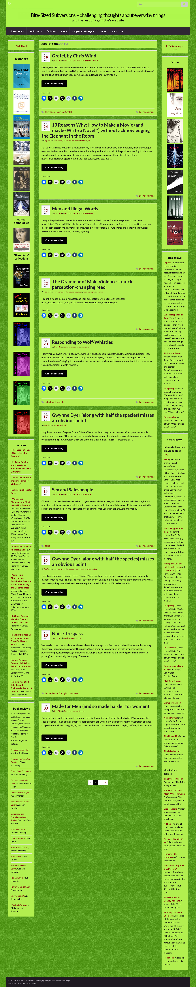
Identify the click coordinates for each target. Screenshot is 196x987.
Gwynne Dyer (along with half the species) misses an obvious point (103, 417)
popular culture (91, 60)
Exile (166, 459)
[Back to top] (189, 980)
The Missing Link (172, 751)
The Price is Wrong (173, 778)
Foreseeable (170, 417)
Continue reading (54, 83)
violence (99, 292)
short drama (169, 570)
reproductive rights (83, 569)
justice (88, 494)
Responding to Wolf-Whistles (82, 342)
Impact (167, 262)
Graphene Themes (29, 983)
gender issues (79, 60)
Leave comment (147, 112)
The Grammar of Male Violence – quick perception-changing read (92, 284)
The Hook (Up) (171, 736)
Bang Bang (169, 388)
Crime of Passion (172, 702)
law (54, 693)
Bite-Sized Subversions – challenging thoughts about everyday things (98, 15)
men (85, 292)
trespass (74, 693)
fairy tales (50, 112)
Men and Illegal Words (75, 208)
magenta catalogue (83, 31)
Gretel (68, 112)
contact (103, 31)
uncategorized (60, 425)
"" (20, 452)
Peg (166, 454)
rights (66, 693)
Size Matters (170, 808)
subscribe (117, 31)
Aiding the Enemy (172, 353)
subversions (15, 31)
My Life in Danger (172, 681)
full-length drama (172, 567)
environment (69, 638)
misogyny (91, 292)
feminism (68, 60)
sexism (94, 569)
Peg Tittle (58, 60)
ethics (78, 638)
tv (89, 140)
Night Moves (170, 717)
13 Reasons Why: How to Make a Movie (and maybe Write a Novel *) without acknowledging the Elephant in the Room (95, 130)
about (63, 31)
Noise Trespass (67, 633)
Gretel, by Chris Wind (74, 55)
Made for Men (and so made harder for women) (100, 706)
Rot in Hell (169, 957)
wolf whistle (58, 402)
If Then (167, 823)
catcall (48, 402)
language (89, 213)
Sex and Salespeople (72, 489)
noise (59, 693)
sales (47, 546)
